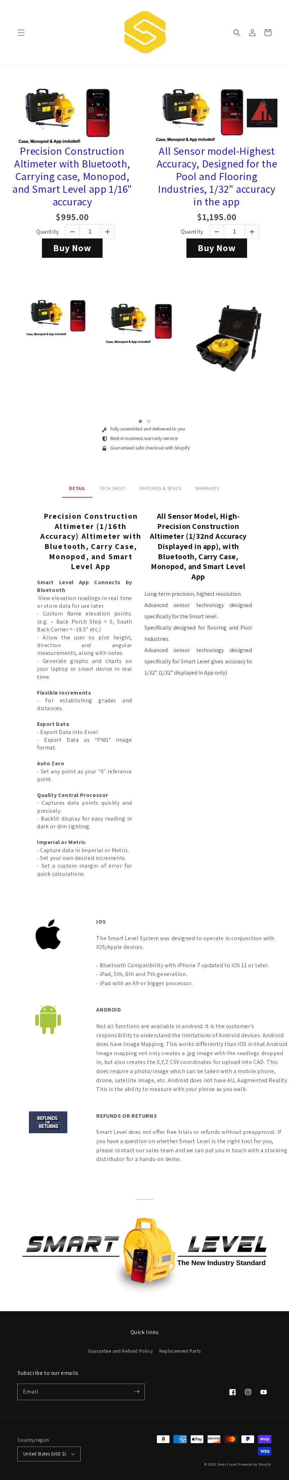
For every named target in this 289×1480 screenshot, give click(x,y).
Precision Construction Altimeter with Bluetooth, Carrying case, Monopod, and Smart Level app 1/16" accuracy (72, 176)
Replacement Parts (180, 1351)
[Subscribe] (136, 1391)
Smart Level (227, 1464)
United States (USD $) (44, 1454)
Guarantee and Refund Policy (120, 1351)
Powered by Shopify (254, 1464)
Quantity (47, 231)
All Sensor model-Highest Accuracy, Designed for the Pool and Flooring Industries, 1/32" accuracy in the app (216, 176)
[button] (21, 32)
